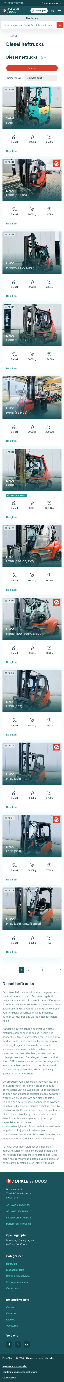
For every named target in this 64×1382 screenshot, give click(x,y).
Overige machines (17, 1282)
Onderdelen (13, 1288)
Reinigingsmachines (18, 1276)
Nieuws (10, 1319)
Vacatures (12, 1325)
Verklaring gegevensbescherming (19, 1372)
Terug (13, 35)
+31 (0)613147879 (17, 1211)
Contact (10, 1307)
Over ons (11, 1313)
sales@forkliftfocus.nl (19, 1217)
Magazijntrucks (15, 1269)
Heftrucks (11, 1263)
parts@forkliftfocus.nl (18, 1223)
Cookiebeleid (9, 1377)
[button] (60, 11)
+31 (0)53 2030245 (13, 3)
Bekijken (11, 151)
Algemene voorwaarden (14, 1366)
